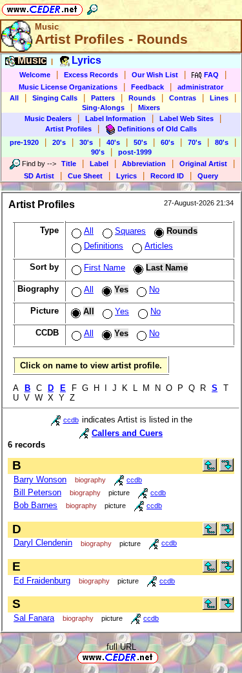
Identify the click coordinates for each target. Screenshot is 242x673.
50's (140, 142)
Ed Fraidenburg (42, 580)
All (14, 98)
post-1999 (135, 152)
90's (98, 152)
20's (59, 142)
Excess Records (91, 75)
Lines (219, 98)
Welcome (34, 75)
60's (167, 142)
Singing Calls (54, 98)
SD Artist (39, 176)
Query (207, 176)
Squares (130, 231)
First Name (104, 267)
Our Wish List (155, 75)
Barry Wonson (40, 479)
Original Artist (203, 163)
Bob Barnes (35, 505)
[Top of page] (210, 468)
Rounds (142, 98)
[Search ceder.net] (92, 7)
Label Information (115, 118)
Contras (182, 98)
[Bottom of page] (226, 468)
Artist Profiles (68, 129)
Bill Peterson (37, 492)
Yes (122, 311)
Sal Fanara (34, 618)
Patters (103, 98)
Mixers (149, 107)
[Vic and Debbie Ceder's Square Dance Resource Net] (42, 7)
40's (113, 142)
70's (194, 142)
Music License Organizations (68, 87)
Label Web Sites (186, 118)
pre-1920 (24, 142)
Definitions (103, 246)
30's (86, 142)
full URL (121, 647)
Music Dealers (48, 118)
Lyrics (126, 176)
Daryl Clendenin (43, 542)
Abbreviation (144, 163)
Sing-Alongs (103, 107)
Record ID (167, 176)
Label (99, 163)
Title (68, 163)
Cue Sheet (85, 176)
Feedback (147, 87)
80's (221, 142)
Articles (159, 246)
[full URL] (163, 656)
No (154, 289)
